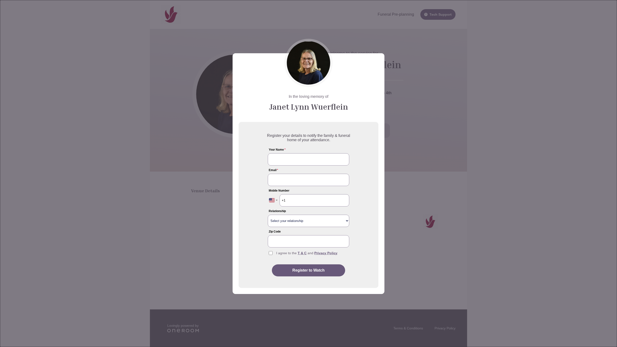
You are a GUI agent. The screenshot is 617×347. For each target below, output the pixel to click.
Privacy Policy (325, 253)
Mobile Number (279, 190)
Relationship (277, 211)
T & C (302, 253)
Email (273, 170)
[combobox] (273, 200)
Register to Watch (308, 270)
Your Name (277, 149)
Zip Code (275, 231)
